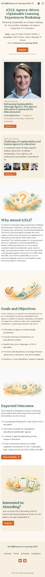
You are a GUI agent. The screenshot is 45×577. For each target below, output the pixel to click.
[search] (34, 3)
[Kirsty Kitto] (25, 166)
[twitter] (20, 560)
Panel (16, 553)
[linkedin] (25, 560)
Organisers (36, 553)
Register (22, 50)
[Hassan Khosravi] (16, 166)
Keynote (7, 553)
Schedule (25, 553)
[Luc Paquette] (34, 166)
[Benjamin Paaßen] (7, 166)
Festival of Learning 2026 (26, 43)
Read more (9, 126)
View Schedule (10, 457)
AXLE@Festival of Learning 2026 (16, 3)
